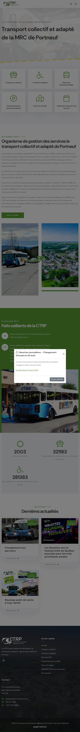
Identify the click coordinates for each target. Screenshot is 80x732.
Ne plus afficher (57, 379)
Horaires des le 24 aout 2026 (27, 370)
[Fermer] (63, 354)
